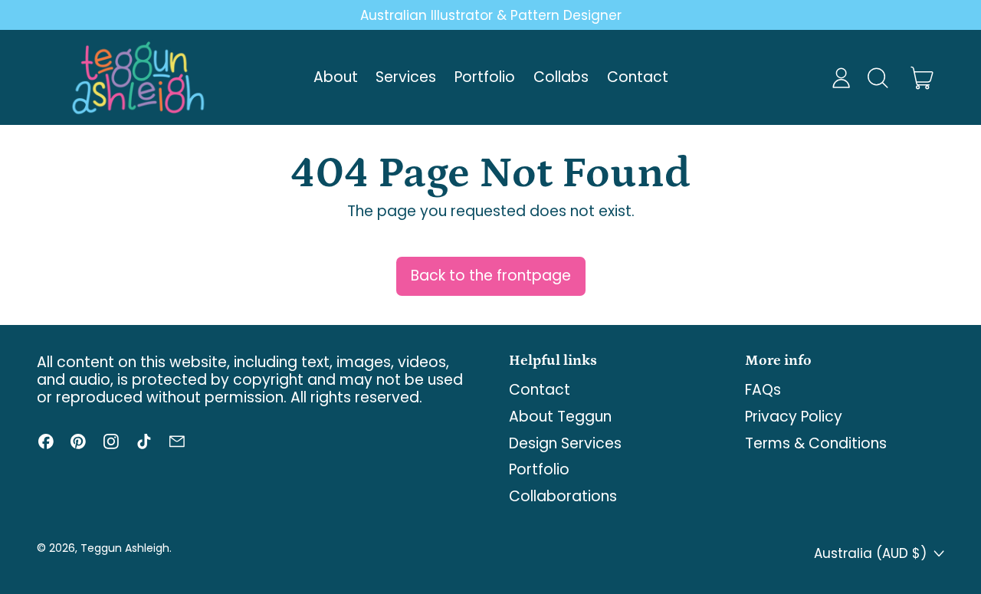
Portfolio (484, 77)
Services (406, 77)
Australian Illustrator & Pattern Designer (491, 15)
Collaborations (563, 496)
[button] (877, 77)
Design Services (565, 443)
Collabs (561, 77)
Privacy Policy (793, 416)
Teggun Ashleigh (124, 548)
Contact (637, 77)
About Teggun (560, 416)
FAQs (763, 389)
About (335, 77)
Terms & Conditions (816, 443)
